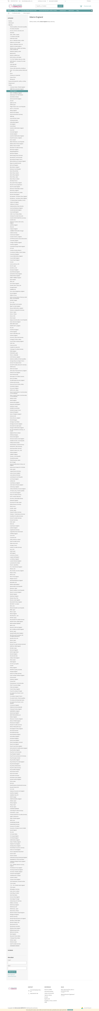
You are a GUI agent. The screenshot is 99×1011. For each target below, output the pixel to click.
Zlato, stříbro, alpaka (14, 34)
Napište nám (47, 999)
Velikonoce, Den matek (15, 42)
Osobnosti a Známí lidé (15, 75)
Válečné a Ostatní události (15, 46)
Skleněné (12, 32)
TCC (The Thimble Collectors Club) (17, 59)
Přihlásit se (12, 971)
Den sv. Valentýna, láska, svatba (17, 40)
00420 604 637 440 (34, 993)
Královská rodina (13, 38)
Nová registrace (11, 974)
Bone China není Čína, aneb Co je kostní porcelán (67, 990)
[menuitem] (9, 10)
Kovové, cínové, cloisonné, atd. (17, 30)
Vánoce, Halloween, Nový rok (16, 44)
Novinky (10, 21)
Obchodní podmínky (53, 1)
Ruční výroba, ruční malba (15, 57)
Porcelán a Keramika (14, 29)
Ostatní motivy (13, 66)
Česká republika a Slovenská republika (18, 27)
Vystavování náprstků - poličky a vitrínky (17, 81)
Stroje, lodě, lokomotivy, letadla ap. (18, 68)
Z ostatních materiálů (14, 36)
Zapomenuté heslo (12, 976)
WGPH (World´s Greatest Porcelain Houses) (17, 62)
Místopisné (12, 79)
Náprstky (11, 25)
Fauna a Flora (13, 77)
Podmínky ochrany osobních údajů (50, 1001)
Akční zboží (11, 23)
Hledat (60, 6)
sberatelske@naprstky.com (35, 990)
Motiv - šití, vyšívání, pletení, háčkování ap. (18, 71)
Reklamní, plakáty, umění (15, 51)
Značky (10, 85)
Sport (11, 73)
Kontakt (46, 997)
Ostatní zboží (11, 83)
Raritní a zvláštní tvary (15, 55)
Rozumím (70, 1009)
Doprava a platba (42, 1)
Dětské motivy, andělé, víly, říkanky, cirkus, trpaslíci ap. (18, 49)
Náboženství (13, 53)
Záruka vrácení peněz (49, 993)
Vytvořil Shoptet (87, 1008)
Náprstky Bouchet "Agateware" (68, 994)
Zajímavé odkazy (48, 995)
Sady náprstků (13, 64)
